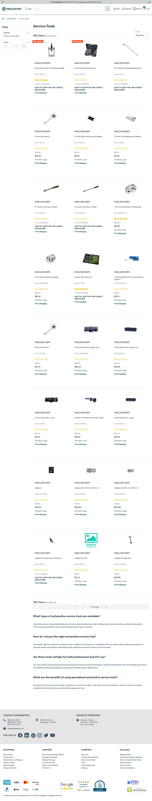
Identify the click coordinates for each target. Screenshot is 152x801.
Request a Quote (9, 768)
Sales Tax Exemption (50, 765)
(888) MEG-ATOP (14, 722)
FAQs (83, 762)
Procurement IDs (48, 762)
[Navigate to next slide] (149, 2)
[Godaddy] (133, 782)
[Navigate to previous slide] (2, 2)
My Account (8, 754)
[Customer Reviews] (83, 786)
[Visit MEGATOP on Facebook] (20, 735)
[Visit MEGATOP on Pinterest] (33, 735)
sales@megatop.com (16, 728)
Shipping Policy (125, 754)
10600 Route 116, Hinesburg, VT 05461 (48, 721)
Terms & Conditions (127, 768)
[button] (142, 35)
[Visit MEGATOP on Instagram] (39, 735)
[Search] (107, 9)
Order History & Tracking (12, 760)
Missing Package (48, 760)
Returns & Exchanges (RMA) (53, 754)
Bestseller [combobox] (140, 35)
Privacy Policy (125, 765)
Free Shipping (41, 93)
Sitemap (84, 768)
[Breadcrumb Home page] (3, 19)
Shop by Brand (8, 765)
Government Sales (88, 760)
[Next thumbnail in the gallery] (102, 607)
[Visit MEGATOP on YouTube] (52, 735)
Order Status (8, 757)
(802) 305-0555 (14, 724)
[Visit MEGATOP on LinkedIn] (26, 735)
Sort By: (137, 32)
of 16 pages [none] (94, 607)
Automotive (11, 18)
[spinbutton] (7, 46)
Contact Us (46, 768)
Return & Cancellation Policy (130, 760)
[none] (29, 9)
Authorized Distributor (89, 757)
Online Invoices (9, 762)
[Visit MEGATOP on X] (46, 735)
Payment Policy (126, 762)
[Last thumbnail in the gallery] (106, 607)
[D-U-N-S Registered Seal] (100, 786)
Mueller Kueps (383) (11, 36)
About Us (84, 754)
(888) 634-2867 (14, 720)
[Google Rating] (67, 786)
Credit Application (88, 765)
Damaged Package (49, 757)
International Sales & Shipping (131, 757)
